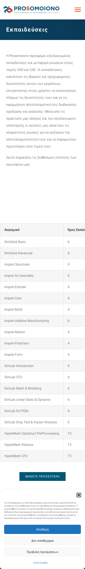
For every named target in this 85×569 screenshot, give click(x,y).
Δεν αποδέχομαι (42, 540)
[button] (79, 495)
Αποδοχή (42, 529)
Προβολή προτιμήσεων (42, 552)
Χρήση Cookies (40, 562)
